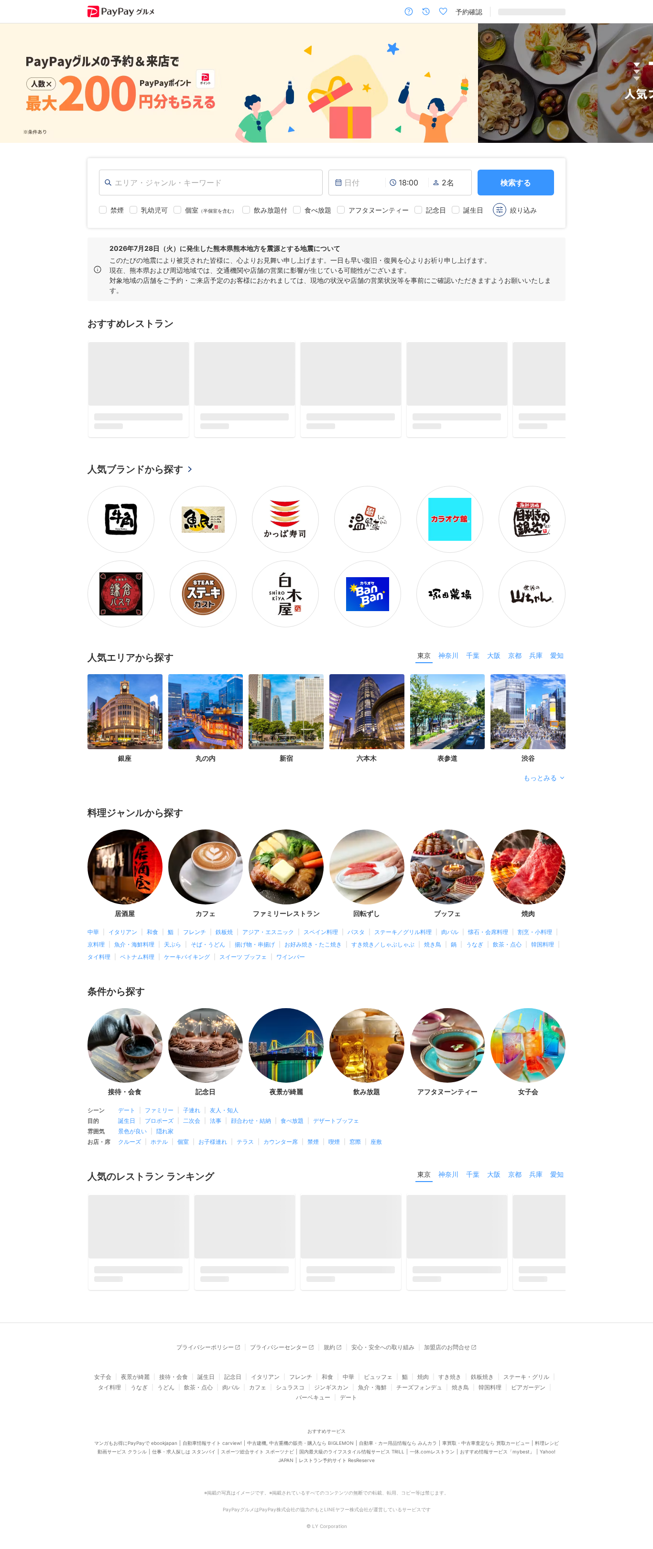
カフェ (257, 1371)
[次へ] (635, 83)
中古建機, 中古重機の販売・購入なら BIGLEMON (300, 1427)
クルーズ (129, 1126)
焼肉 (423, 1361)
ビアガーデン (528, 1371)
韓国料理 (542, 928)
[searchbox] (211, 183)
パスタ (356, 916)
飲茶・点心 (507, 928)
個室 (183, 1126)
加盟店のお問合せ (447, 1331)
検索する (516, 183)
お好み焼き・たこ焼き (313, 928)
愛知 (557, 640)
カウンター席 (280, 1126)
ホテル (159, 1126)
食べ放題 (292, 1105)
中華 (93, 916)
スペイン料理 (321, 916)
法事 (215, 1105)
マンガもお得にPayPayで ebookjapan (135, 1427)
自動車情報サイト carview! (212, 1427)
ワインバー (290, 941)
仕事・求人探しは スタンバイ (184, 1436)
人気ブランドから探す (135, 454)
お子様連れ (212, 1126)
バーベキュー (313, 1382)
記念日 (232, 1361)
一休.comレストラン (432, 1436)
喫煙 (334, 1126)
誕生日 (126, 1105)
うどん (165, 1371)
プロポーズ (159, 1105)
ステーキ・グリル (526, 1361)
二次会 (191, 1105)
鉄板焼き (482, 1361)
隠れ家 (165, 1115)
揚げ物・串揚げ (255, 928)
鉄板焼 (224, 916)
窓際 (355, 1126)
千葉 (472, 640)
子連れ (191, 1094)
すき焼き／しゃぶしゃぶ (382, 928)
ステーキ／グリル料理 (403, 916)
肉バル (449, 916)
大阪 (494, 640)
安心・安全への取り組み (382, 1331)
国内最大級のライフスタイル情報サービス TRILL (351, 1436)
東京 (424, 640)
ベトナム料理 (137, 941)
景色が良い (132, 1115)
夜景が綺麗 (135, 1361)
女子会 (102, 1361)
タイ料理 (98, 941)
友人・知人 (224, 1094)
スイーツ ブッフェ (243, 941)
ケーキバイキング (187, 941)
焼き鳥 (432, 928)
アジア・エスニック (268, 916)
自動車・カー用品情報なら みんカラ (398, 1427)
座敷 (376, 1126)
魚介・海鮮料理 (134, 928)
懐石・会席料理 (488, 916)
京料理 (96, 928)
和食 (152, 916)
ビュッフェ (378, 1361)
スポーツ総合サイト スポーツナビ (257, 1436)
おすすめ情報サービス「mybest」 (497, 1436)
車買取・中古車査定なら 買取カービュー (486, 1427)
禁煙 (313, 1126)
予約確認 (469, 12)
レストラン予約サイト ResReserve (337, 1444)
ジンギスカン (331, 1371)
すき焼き (449, 1361)
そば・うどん (208, 928)
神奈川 (448, 640)
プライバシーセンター (278, 1331)
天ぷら (172, 928)
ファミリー (159, 1094)
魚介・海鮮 (372, 1371)
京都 (515, 640)
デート (126, 1094)
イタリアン (123, 916)
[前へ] (17, 83)
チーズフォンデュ (419, 1371)
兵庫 (536, 640)
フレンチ (194, 916)
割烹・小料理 (535, 916)
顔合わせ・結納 (251, 1105)
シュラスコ (290, 1371)
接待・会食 (173, 1361)
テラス (245, 1126)
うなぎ (474, 928)
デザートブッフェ (336, 1105)
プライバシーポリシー (205, 1331)
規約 (329, 1331)
